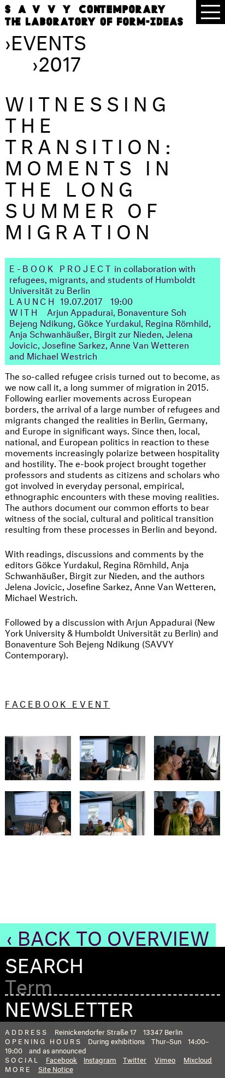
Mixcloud (197, 1058)
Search (44, 962)
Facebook (61, 1058)
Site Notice (55, 1068)
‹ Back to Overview (108, 935)
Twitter (134, 1058)
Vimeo (165, 1058)
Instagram (100, 1058)
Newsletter (69, 1006)
